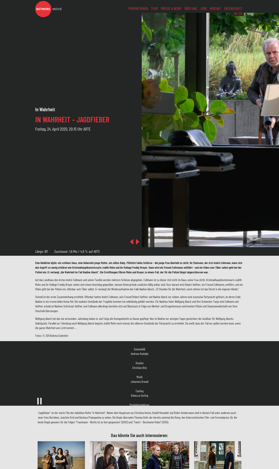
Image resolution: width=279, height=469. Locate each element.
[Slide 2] (209, 242)
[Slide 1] (205, 242)
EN (240, 13)
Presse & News (171, 8)
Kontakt (215, 8)
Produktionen (138, 8)
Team (154, 8)
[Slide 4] (217, 242)
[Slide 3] (213, 242)
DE (235, 13)
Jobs (203, 8)
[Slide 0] (200, 242)
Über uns (190, 8)
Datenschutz (233, 8)
